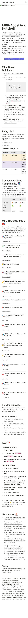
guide (13, 211)
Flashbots (7, 36)
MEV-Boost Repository (8, 54)
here (9, 572)
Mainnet (5, 155)
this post (6, 536)
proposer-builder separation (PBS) (12, 35)
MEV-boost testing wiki (13, 109)
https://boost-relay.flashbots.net (13, 557)
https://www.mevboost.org (12, 545)
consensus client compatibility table (14, 114)
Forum (21, 504)
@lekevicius (17, 570)
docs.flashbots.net (9, 519)
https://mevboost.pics (10, 551)
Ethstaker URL (8, 142)
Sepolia (5, 169)
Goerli (4, 162)
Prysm (21, 199)
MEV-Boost (5, 33)
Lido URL (6, 145)
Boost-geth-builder (9, 432)
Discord (10, 506)
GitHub (4, 506)
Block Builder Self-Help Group (16, 428)
